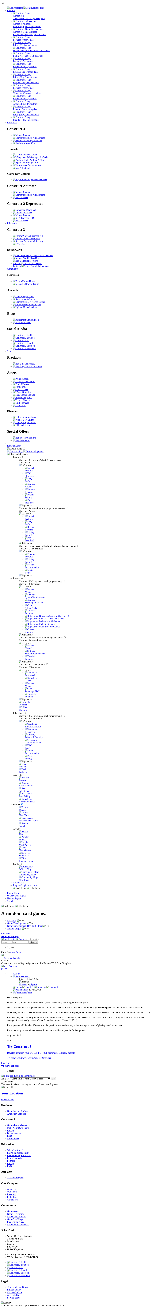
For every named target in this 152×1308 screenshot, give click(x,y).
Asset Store (18, 775)
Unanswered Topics (16, 895)
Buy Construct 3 (27, 363)
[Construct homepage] (25, 8)
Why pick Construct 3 (32, 236)
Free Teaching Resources (19, 1155)
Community (12, 269)
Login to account (29, 885)
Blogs (16, 864)
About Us (11, 1189)
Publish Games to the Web (51, 618)
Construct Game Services (48, 546)
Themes (26, 400)
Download (30, 210)
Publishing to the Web (37, 157)
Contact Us (18, 882)
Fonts (23, 387)
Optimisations (34, 165)
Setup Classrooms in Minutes (39, 255)
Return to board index (24, 1076)
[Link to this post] (20, 989)
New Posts (25, 322)
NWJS (28, 212)
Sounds (31, 395)
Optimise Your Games (49, 626)
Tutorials (23, 197)
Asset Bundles (29, 437)
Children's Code (14, 1292)
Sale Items (24, 440)
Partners (11, 1161)
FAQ (23, 244)
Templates (27, 397)
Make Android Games (49, 621)
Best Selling (28, 420)
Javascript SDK (28, 218)
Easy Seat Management (18, 1153)
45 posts (33, 984)
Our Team (12, 1191)
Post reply (6, 933)
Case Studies (13, 1138)
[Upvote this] (22, 987)
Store (9, 351)
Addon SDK (29, 143)
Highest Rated (29, 422)
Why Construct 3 (15, 1150)
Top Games (28, 296)
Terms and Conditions (17, 1287)
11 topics (23, 984)
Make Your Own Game (18, 1128)
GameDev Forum (15, 1214)
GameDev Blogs (15, 1219)
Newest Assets (31, 417)
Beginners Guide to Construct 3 (54, 616)
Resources (12, 122)
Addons (25, 379)
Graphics (26, 392)
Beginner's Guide (28, 154)
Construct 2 (32, 664)
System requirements (35, 138)
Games (24, 389)
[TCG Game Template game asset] (2, 955)
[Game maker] (25, 451)
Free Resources (32, 238)
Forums (17, 804)
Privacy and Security (33, 241)
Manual (26, 135)
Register (11, 445)
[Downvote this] (46, 987)
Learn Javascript (14, 1158)
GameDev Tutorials (16, 1216)
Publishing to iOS (29, 162)
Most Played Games (35, 302)
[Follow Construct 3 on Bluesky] (24, 343)
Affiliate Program (15, 1177)
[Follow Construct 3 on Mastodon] (24, 348)
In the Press (12, 1197)
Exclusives (24, 425)
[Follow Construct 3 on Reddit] (23, 335)
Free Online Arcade (16, 1222)
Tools (23, 405)
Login (18, 445)
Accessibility (13, 1295)
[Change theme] (27, 888)
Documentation (14, 1133)
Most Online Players (31, 304)
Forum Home (28, 281)
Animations (29, 381)
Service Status (13, 1297)
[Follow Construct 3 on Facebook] (24, 345)
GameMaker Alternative (18, 1125)
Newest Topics (31, 284)
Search (10, 901)
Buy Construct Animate (30, 366)
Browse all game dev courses (33, 179)
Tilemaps (24, 403)
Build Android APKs (33, 160)
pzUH (4, 968)
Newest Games (27, 299)
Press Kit (11, 1194)
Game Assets (13, 1211)
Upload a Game (30, 307)
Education (12, 223)
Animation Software (16, 1114)
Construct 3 (40, 460)
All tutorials (25, 168)
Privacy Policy (14, 1289)
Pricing (10, 1130)
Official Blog (32, 320)
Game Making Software (18, 1111)
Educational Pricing (28, 261)
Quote (29, 992)
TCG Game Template (11, 958)
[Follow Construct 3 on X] (21, 340)
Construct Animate (42, 508)
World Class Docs (31, 258)
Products (11, 10)
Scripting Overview (32, 140)
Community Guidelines (18, 1224)
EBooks (25, 384)
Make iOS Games (47, 624)
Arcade (16, 829)
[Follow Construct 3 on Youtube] (24, 337)
